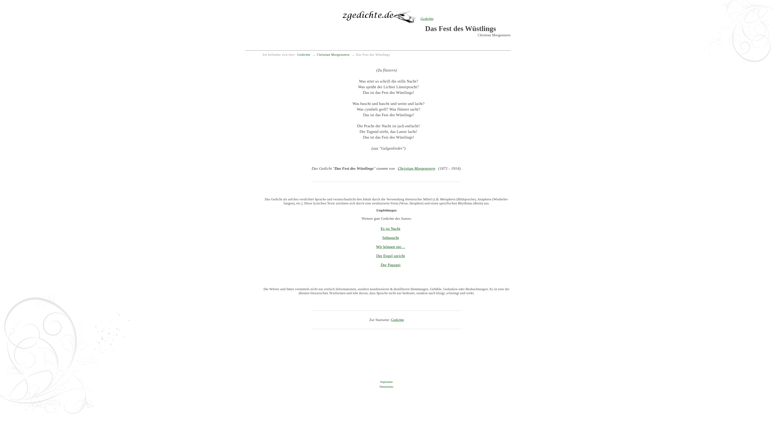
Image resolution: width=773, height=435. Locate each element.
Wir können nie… (390, 246)
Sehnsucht (390, 237)
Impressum (386, 381)
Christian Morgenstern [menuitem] (333, 55)
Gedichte (397, 320)
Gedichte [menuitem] (303, 55)
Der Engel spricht (390, 256)
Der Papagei (391, 265)
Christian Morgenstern (416, 168)
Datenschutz (386, 386)
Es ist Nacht (390, 228)
